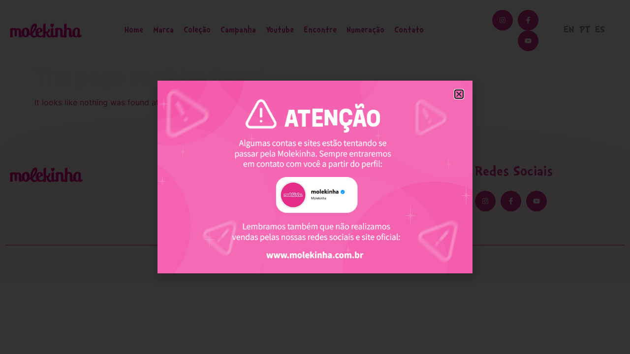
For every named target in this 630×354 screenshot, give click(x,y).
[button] (459, 94)
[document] (315, 177)
